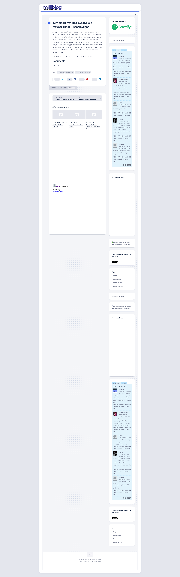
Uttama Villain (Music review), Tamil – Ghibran (59, 124)
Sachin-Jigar (69, 72)
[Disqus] (77, 158)
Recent (119, 50)
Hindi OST (72, 87)
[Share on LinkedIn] (96, 79)
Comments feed (118, 282)
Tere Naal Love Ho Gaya (83, 72)
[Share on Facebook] (71, 79)
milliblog (121, 56)
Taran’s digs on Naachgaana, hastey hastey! (76, 124)
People (114, 50)
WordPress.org (118, 286)
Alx (100, 561)
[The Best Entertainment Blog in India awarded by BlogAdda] (122, 244)
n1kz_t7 (121, 119)
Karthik (65, 88)
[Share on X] (59, 79)
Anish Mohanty (123, 79)
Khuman (121, 144)
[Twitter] (136, 7)
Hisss (120, 102)
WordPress (89, 561)
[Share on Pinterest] (83, 79)
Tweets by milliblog (118, 40)
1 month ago (126, 115)
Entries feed (117, 279)
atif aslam (61, 72)
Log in (115, 275)
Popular (124, 50)
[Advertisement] (123, 220)
